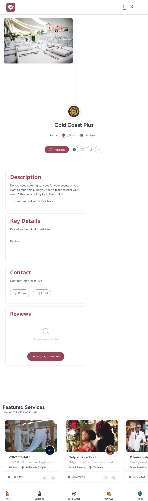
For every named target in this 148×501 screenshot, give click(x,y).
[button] (123, 7)
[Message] (82, 149)
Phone (22, 293)
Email (44, 293)
